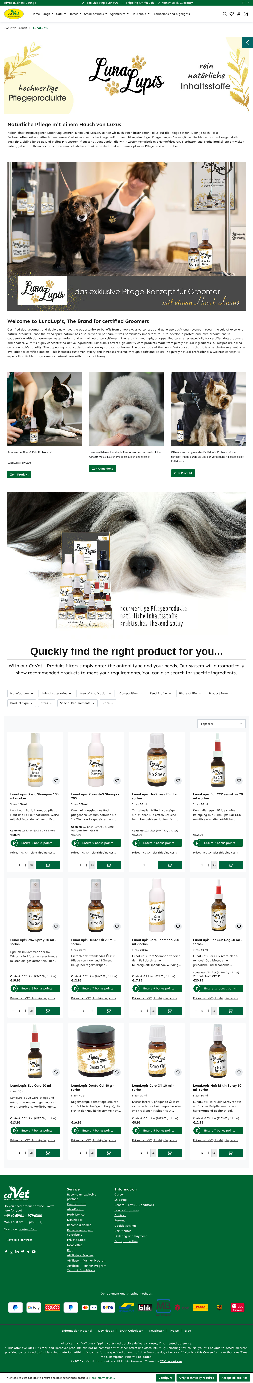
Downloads (75, 1219)
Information (125, 1189)
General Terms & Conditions (134, 1205)
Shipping (120, 1199)
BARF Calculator (131, 1330)
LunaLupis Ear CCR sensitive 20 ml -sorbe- (218, 796)
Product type (20, 703)
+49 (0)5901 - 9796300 (23, 1215)
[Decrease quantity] (13, 865)
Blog (70, 1250)
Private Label (76, 1239)
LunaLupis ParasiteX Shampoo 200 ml (95, 796)
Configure (165, 1377)
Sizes (45, 703)
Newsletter (74, 1245)
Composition (129, 693)
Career (119, 1194)
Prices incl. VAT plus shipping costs (32, 852)
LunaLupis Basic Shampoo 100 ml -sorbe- (34, 796)
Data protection (126, 1241)
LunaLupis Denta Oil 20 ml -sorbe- (93, 942)
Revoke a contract (19, 1239)
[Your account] (238, 14)
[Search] (224, 14)
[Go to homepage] (14, 13)
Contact (120, 1215)
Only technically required (196, 1377)
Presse (174, 1330)
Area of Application (93, 693)
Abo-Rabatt (75, 1209)
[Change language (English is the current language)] (245, 2)
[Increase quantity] (26, 865)
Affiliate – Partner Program (86, 1260)
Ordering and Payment (130, 1236)
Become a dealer (79, 1225)
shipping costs (104, 1343)
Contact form (76, 1204)
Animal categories (54, 693)
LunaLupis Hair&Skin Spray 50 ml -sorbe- (217, 1087)
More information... (102, 1377)
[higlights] (247, 42)
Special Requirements (75, 703)
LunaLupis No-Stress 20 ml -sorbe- (154, 796)
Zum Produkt (19, 474)
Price (107, 703)
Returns (119, 1220)
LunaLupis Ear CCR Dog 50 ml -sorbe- (217, 942)
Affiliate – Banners (80, 1255)
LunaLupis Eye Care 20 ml (30, 1085)
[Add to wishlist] (56, 781)
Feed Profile (159, 693)
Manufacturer (20, 693)
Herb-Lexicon (76, 1214)
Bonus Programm (126, 1210)
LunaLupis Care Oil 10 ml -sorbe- (153, 1087)
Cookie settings (125, 1225)
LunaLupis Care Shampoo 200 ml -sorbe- (155, 942)
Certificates (122, 1231)
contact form (28, 1229)
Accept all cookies (234, 1377)
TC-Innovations (171, 1361)
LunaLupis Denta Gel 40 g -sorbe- (92, 1087)
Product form (219, 693)
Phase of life (188, 693)
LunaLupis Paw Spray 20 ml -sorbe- (33, 942)
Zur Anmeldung (102, 468)
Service (73, 1189)
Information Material (77, 1330)
